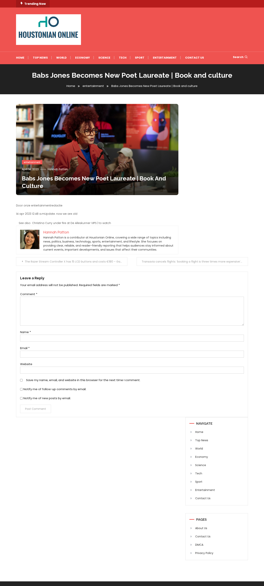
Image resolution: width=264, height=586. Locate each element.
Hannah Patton (58, 169)
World (61, 58)
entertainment (32, 162)
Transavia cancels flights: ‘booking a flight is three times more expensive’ (191, 262)
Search (238, 57)
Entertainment (165, 58)
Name (25, 332)
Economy (82, 58)
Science (104, 58)
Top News (40, 58)
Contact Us (194, 58)
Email (25, 348)
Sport (139, 58)
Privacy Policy (204, 553)
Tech (122, 58)
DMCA (199, 545)
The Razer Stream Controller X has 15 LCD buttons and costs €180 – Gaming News (76, 262)
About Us (201, 528)
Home (20, 58)
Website (26, 364)
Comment (28, 294)
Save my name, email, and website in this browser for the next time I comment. (83, 380)
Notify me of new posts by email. (47, 398)
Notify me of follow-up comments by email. (54, 389)
